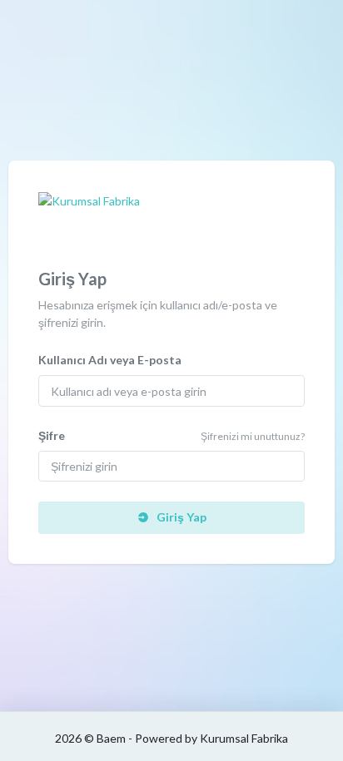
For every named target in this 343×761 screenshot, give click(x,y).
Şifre (51, 435)
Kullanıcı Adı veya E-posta (109, 360)
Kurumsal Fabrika (244, 738)
